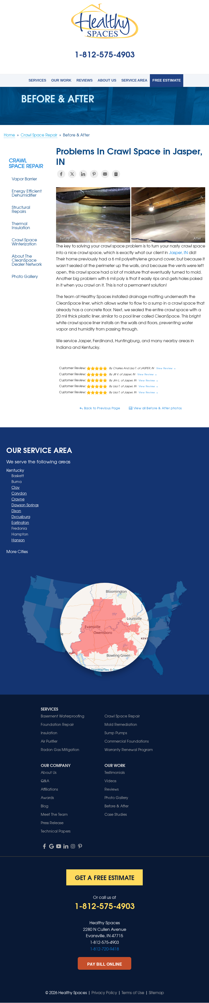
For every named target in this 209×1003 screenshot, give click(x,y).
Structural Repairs (21, 209)
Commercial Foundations (126, 741)
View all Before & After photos (157, 408)
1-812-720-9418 (104, 949)
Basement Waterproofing (62, 715)
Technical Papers (55, 831)
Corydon (19, 493)
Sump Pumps (115, 732)
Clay (15, 487)
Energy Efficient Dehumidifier (27, 193)
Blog (44, 805)
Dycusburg (20, 516)
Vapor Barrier (24, 179)
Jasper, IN (178, 252)
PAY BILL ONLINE (104, 964)
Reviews (84, 80)
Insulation (49, 732)
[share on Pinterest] (94, 174)
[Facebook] (44, 846)
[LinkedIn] (66, 846)
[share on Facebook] (61, 174)
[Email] (105, 174)
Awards (47, 797)
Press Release (52, 822)
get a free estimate (104, 877)
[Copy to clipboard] (116, 174)
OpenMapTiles (100, 669)
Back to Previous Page (101, 408)
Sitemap (156, 992)
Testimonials (114, 772)
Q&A (45, 780)
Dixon (16, 510)
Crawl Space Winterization (24, 242)
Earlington (20, 522)
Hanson (18, 539)
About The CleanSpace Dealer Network (27, 260)
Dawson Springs (24, 504)
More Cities (17, 551)
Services (37, 80)
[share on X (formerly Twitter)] (72, 174)
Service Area (134, 80)
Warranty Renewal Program (128, 749)
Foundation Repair (57, 724)
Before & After (116, 805)
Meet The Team (54, 814)
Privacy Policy (104, 992)
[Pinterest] (80, 846)
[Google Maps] (51, 846)
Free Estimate (166, 80)
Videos (110, 780)
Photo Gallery (25, 276)
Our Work (61, 80)
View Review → (166, 368)
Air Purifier (49, 741)
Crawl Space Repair (26, 163)
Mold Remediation (120, 724)
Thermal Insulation (21, 225)
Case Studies (115, 814)
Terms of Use (133, 992)
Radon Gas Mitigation (60, 749)
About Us (107, 80)
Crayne (17, 498)
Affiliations (49, 789)
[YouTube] (59, 846)
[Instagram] (73, 846)
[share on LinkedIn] (83, 174)
